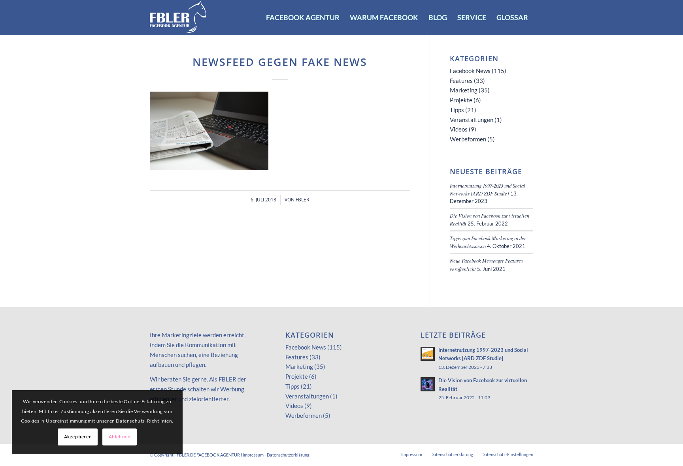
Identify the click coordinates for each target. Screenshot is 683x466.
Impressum (253, 454)
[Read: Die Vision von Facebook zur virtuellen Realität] (428, 384)
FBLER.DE (186, 454)
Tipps (457, 109)
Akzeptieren (78, 437)
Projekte (461, 99)
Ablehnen (120, 437)
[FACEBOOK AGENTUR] (178, 17)
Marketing (463, 90)
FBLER (302, 199)
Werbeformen (468, 139)
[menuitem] (303, 17)
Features (461, 80)
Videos (459, 129)
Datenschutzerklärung (288, 454)
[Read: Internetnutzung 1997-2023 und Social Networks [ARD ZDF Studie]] (428, 354)
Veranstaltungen (471, 119)
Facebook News (470, 70)
